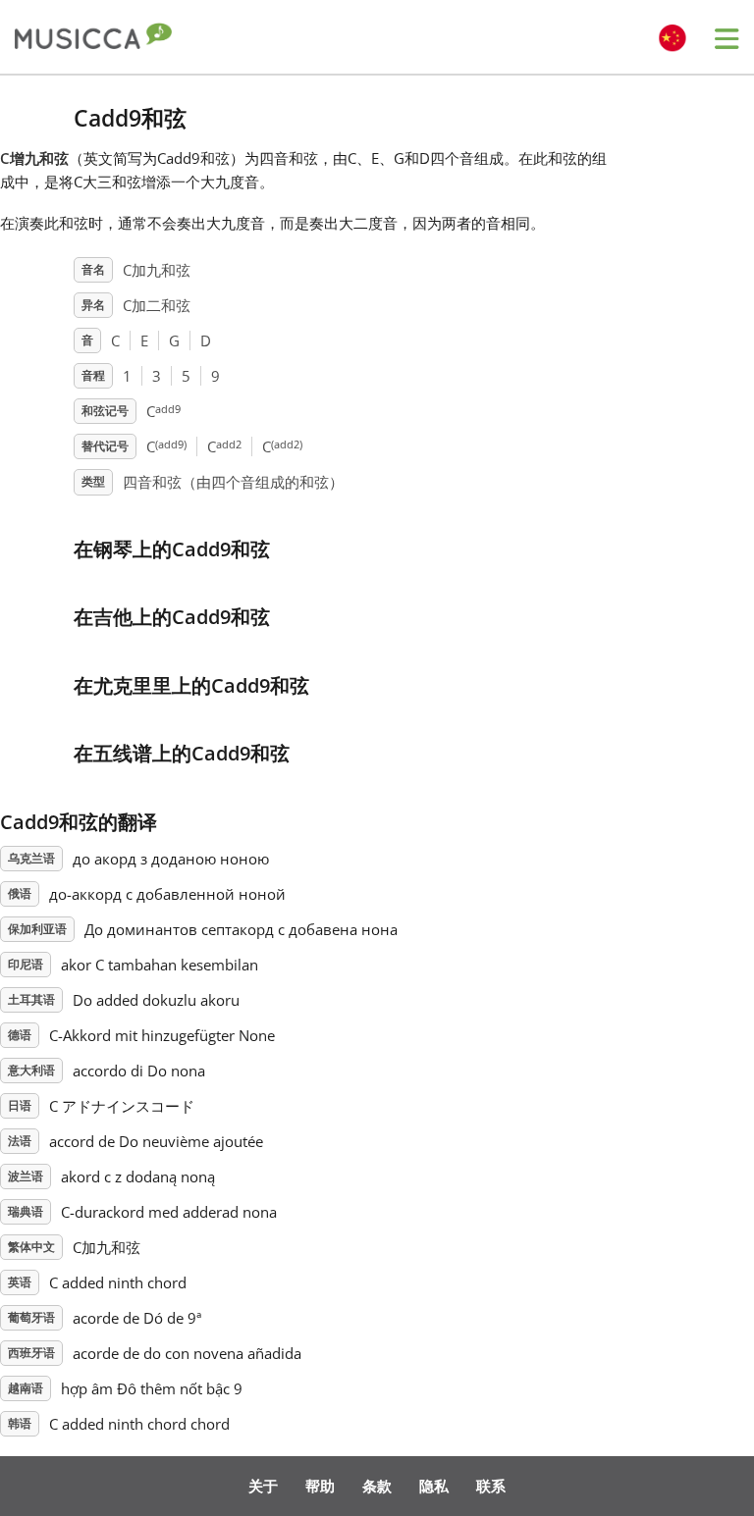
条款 (377, 1485)
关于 (263, 1485)
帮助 (320, 1485)
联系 (491, 1485)
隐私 (434, 1485)
